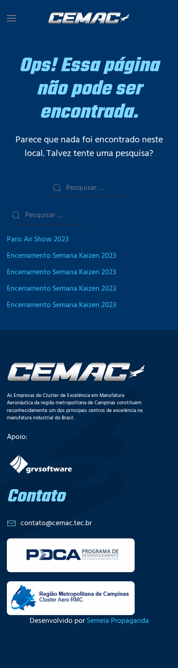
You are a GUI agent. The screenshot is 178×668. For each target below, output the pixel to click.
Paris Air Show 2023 (37, 239)
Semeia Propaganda (118, 621)
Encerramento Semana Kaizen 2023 (61, 256)
